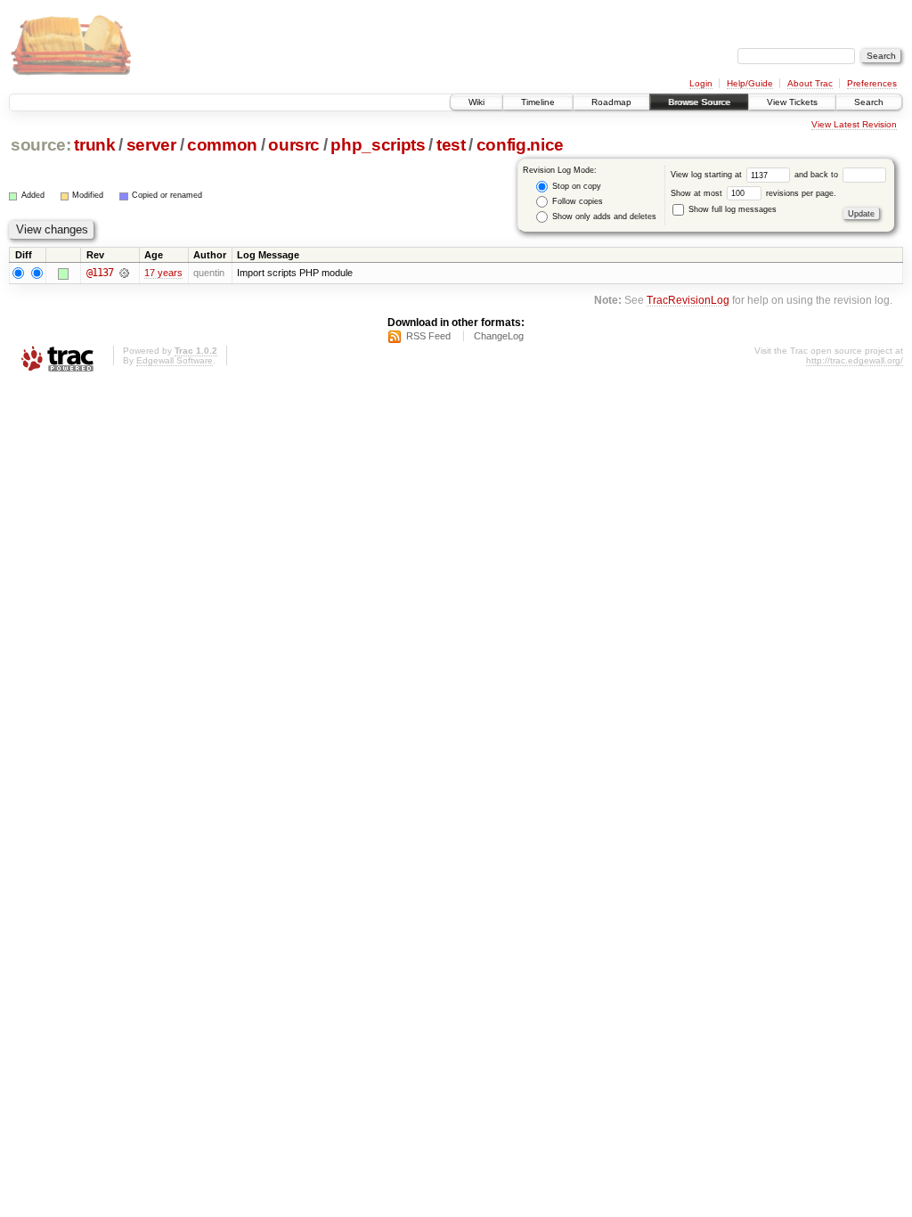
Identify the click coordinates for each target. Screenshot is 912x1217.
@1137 (99, 272)
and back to (817, 174)
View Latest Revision (854, 124)
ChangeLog (499, 336)
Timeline (538, 102)
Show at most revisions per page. (753, 193)
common (222, 144)
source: (41, 144)
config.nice (520, 144)
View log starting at (708, 174)
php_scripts (377, 144)
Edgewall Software (174, 360)
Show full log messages (731, 209)
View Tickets (792, 102)
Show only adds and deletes (603, 216)
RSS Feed (428, 336)
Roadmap (611, 102)
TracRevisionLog (688, 300)
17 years (163, 272)
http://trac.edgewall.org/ (854, 360)
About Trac (810, 83)
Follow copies (576, 201)
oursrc (294, 144)
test (451, 144)
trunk (94, 144)
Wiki (476, 102)
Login (700, 83)
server (151, 144)
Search (869, 102)
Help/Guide (750, 83)
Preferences (872, 83)
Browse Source (699, 102)
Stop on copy (575, 186)
